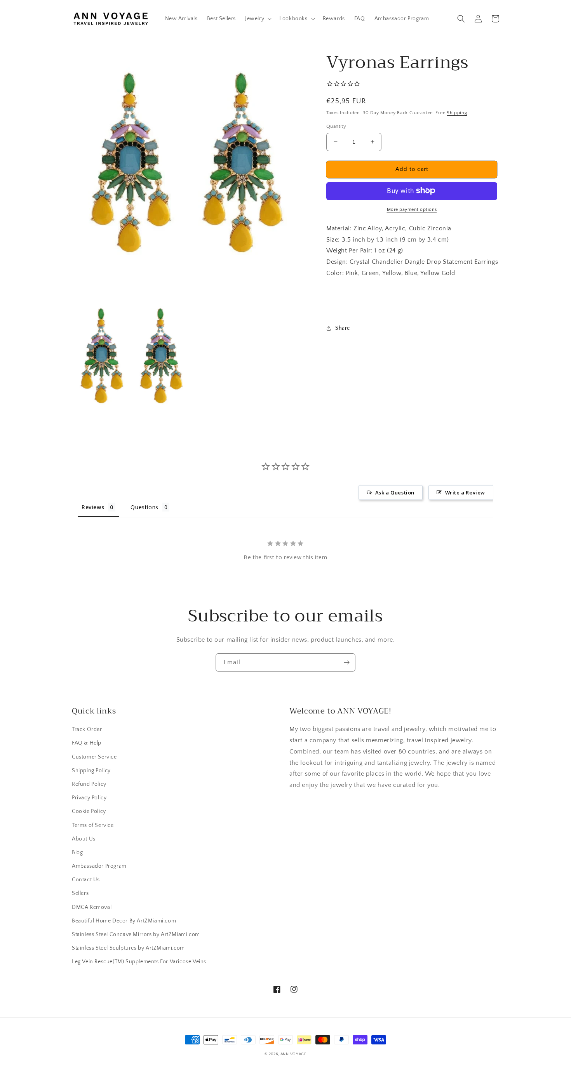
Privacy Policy (89, 798)
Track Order (87, 729)
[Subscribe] (346, 662)
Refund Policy (89, 784)
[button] (257, 18)
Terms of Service (93, 825)
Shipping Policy (91, 770)
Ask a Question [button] (394, 492)
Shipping (457, 112)
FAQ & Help (86, 743)
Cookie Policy (89, 811)
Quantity (336, 126)
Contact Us (86, 880)
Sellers (80, 893)
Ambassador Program (99, 866)
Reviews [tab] (93, 507)
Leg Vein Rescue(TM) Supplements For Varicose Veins (139, 962)
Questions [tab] (144, 507)
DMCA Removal (91, 907)
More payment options (412, 209)
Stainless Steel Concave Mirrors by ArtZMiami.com (136, 934)
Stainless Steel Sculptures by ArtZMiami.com (128, 948)
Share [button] (342, 328)
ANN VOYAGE (293, 1054)
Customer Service (94, 757)
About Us (84, 839)
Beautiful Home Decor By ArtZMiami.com (124, 921)
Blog (77, 852)
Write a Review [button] (465, 492)
